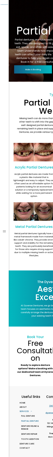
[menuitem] (31, 403)
